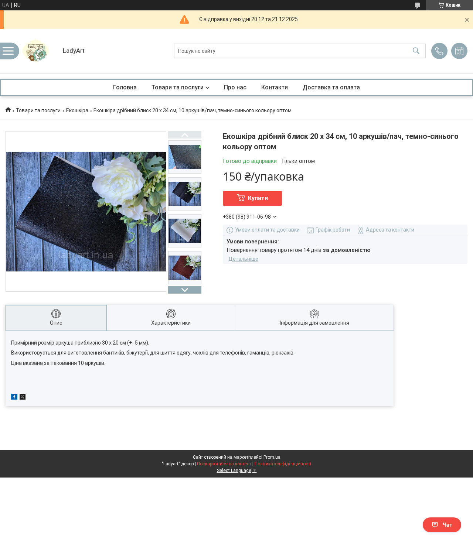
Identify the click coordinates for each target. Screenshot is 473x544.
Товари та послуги (178, 87)
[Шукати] (416, 51)
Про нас (235, 87)
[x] (22, 398)
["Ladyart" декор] (38, 50)
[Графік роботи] (459, 51)
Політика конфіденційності (283, 463)
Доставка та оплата (331, 87)
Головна (125, 87)
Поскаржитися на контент (224, 463)
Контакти (274, 87)
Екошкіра (77, 110)
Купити (258, 198)
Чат (447, 525)
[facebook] (14, 398)
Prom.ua (271, 457)
